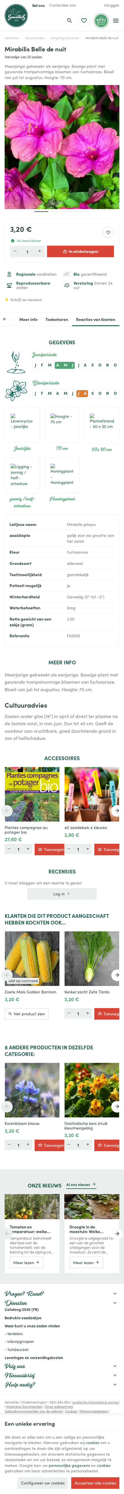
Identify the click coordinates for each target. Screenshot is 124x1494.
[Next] (117, 811)
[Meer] (9, 849)
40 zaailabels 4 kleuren (85, 827)
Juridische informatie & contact (95, 1402)
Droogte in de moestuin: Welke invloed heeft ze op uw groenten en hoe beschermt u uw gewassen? (90, 1229)
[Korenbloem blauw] (32, 1090)
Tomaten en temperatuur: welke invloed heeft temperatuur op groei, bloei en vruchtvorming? (31, 1229)
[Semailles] (16, 15)
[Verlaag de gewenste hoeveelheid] (15, 251)
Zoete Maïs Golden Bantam (30, 992)
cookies (92, 1442)
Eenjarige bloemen (65, 38)
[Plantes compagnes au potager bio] (32, 794)
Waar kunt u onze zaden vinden (32, 1325)
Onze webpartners (59, 1406)
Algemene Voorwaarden (24, 1406)
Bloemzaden (34, 38)
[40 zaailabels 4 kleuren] (91, 794)
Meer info (28, 319)
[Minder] (28, 849)
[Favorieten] (84, 20)
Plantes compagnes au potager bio (26, 830)
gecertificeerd (90, 274)
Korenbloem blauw (22, 1123)
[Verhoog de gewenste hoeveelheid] (39, 251)
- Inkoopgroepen (19, 1341)
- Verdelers (14, 1333)
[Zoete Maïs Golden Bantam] (32, 958)
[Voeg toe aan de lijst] (52, 774)
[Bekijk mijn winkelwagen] (101, 20)
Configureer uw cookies (43, 1483)
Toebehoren (57, 319)
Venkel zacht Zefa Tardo (87, 992)
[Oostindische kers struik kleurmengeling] (91, 1090)
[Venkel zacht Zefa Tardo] (91, 958)
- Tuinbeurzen (17, 1349)
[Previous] (9, 319)
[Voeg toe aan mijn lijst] (108, 232)
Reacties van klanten (95, 319)
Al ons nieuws (78, 1184)
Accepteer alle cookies (95, 1483)
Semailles (12, 38)
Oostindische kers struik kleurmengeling (86, 1125)
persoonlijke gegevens (69, 1465)
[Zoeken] (69, 20)
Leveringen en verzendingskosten (34, 1357)
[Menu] (116, 20)
